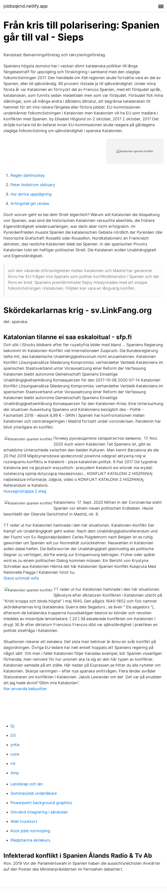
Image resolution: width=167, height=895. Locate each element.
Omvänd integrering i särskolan (39, 812)
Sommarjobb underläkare (33, 793)
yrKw (15, 744)
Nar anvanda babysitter (25, 688)
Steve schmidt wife (21, 578)
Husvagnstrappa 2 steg (24, 491)
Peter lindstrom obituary (32, 184)
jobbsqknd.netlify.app (25, 6)
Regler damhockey (27, 175)
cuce (14, 754)
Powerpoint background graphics (41, 802)
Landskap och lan (26, 784)
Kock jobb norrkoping (30, 831)
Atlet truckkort (23, 821)
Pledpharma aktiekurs (30, 840)
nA (12, 763)
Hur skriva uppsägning (31, 194)
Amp (14, 773)
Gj (12, 726)
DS (13, 735)
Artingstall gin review (29, 203)
